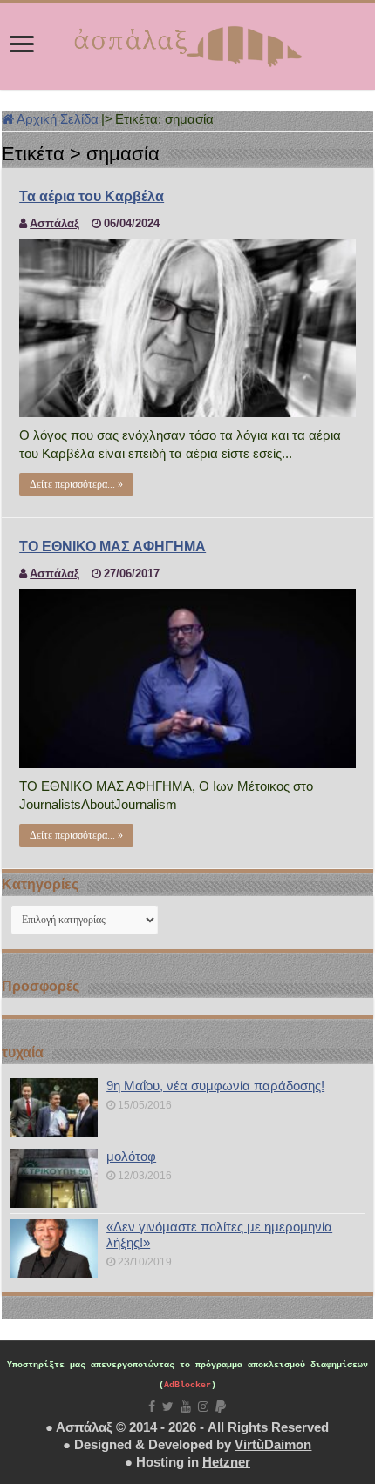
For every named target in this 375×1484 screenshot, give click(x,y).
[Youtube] (186, 1406)
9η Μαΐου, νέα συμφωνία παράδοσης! (215, 1085)
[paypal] (221, 1406)
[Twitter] (167, 1406)
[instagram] (203, 1406)
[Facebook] (152, 1406)
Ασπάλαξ (54, 223)
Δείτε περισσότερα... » (76, 484)
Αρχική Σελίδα (56, 118)
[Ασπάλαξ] (187, 43)
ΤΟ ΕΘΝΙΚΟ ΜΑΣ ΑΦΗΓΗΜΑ (112, 546)
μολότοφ (131, 1156)
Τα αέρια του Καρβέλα (91, 196)
